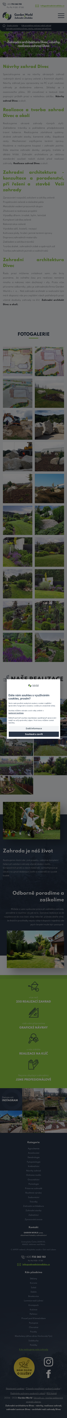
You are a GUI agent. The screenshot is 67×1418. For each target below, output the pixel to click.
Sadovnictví (33, 1197)
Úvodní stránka (12, 25)
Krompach (33, 1305)
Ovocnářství (33, 1180)
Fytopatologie (33, 1162)
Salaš (33, 1288)
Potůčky (33, 1345)
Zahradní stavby (33, 1211)
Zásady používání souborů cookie (43, 1389)
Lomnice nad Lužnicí (33, 1301)
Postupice (33, 1323)
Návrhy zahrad (33, 1171)
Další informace (34, 728)
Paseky (33, 1332)
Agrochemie (33, 1149)
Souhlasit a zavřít (34, 734)
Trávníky (34, 1202)
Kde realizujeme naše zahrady (33, 1349)
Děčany (33, 1279)
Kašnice (33, 1310)
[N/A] (17, 361)
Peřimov (33, 1314)
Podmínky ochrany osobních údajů (27, 1393)
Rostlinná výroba (33, 1193)
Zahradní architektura (33, 1206)
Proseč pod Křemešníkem (33, 1318)
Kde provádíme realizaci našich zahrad (36, 25)
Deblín (34, 1292)
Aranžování (33, 1153)
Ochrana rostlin (33, 1175)
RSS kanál (52, 1393)
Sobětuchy (33, 1341)
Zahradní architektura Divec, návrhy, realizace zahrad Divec (28, 28)
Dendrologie (34, 1157)
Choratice (33, 1327)
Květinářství (33, 1166)
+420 (14, 4)
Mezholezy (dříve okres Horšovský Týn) (33, 1336)
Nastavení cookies (15, 1389)
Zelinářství (33, 1215)
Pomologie (33, 1184)
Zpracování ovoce (33, 1219)
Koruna (33, 1283)
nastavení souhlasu (16, 713)
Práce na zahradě (33, 1188)
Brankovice (33, 1296)
